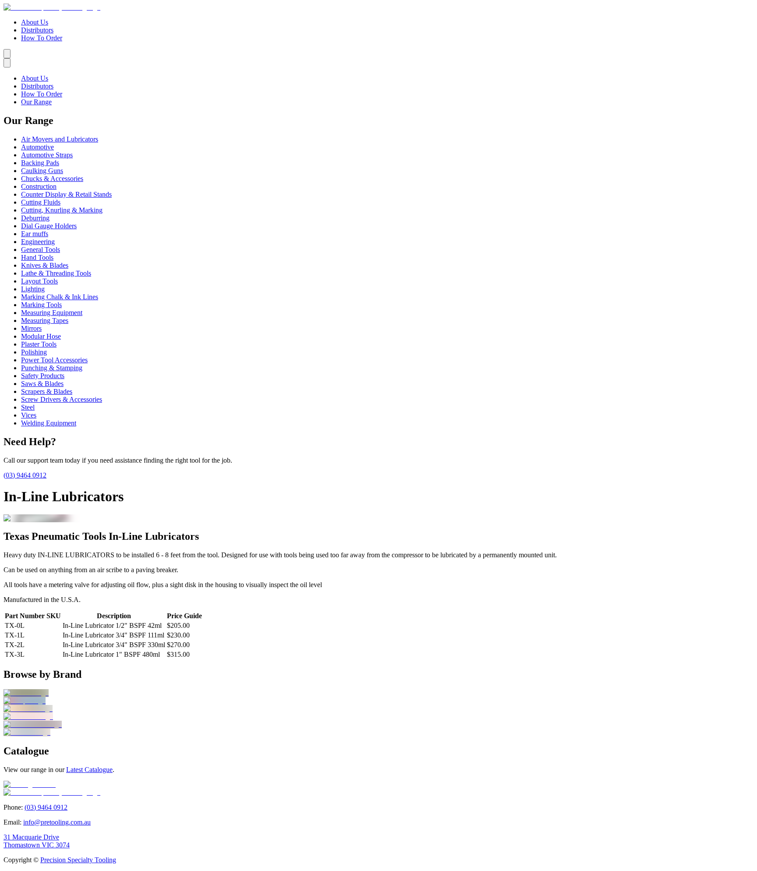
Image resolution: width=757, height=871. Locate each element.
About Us (34, 22)
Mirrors (31, 328)
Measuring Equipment (51, 312)
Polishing (34, 352)
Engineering (38, 241)
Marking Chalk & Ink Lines (59, 297)
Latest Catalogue (89, 769)
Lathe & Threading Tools (56, 273)
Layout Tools (39, 281)
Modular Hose (41, 336)
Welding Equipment (48, 423)
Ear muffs (34, 233)
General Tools (40, 249)
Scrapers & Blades (46, 391)
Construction (39, 186)
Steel (28, 407)
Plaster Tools (39, 344)
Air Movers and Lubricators (59, 139)
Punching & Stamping (51, 368)
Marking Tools (41, 304)
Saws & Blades (42, 383)
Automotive (37, 147)
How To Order (41, 38)
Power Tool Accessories (54, 360)
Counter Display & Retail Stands (66, 194)
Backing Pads (40, 162)
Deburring (35, 218)
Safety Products (42, 375)
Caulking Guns (42, 170)
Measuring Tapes (44, 320)
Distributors (37, 30)
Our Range (36, 102)
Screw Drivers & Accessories (61, 399)
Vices (28, 415)
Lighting (33, 289)
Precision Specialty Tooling (78, 860)
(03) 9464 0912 (25, 475)
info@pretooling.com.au (57, 822)
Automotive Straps (47, 155)
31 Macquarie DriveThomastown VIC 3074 (37, 841)
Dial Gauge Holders (49, 226)
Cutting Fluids (40, 202)
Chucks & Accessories (52, 178)
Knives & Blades (44, 265)
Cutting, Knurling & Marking (62, 210)
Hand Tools (37, 257)
